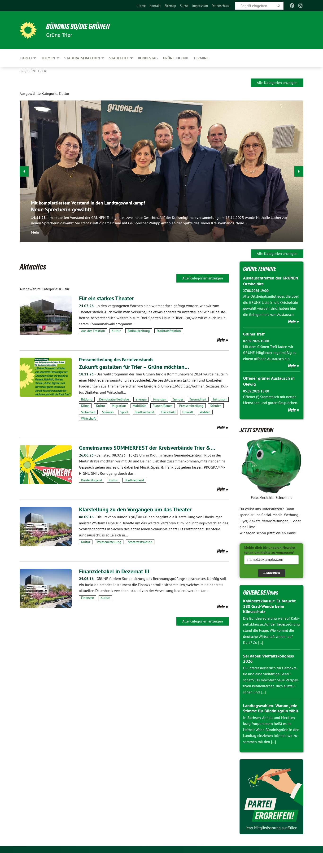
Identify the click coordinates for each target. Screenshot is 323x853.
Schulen (216, 406)
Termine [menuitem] (201, 58)
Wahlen (205, 412)
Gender (178, 399)
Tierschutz (168, 412)
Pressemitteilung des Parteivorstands (116, 360)
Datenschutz (220, 6)
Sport (124, 412)
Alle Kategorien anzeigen (277, 82)
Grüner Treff (254, 334)
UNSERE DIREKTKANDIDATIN (265, 206)
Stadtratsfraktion (169, 331)
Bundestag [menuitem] (148, 58)
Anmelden (271, 573)
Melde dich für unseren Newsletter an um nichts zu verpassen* (270, 550)
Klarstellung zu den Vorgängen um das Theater (135, 509)
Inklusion (220, 399)
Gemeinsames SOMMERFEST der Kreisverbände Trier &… (147, 447)
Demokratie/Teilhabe (114, 399)
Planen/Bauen (163, 406)
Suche (184, 6)
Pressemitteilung (191, 406)
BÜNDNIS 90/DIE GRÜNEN (78, 26)
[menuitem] (141, 5)
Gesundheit (198, 399)
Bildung (86, 399)
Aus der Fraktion (93, 331)
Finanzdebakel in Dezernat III (114, 571)
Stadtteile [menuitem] (119, 58)
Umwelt (187, 412)
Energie (141, 399)
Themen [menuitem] (48, 58)
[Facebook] (292, 5)
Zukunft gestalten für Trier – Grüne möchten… (134, 366)
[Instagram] (301, 5)
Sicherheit (88, 412)
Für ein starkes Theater (106, 298)
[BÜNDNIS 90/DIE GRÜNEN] (28, 30)
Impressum (200, 6)
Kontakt (155, 6)
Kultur (116, 331)
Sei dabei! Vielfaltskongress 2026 (268, 658)
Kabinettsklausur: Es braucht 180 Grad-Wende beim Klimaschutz (269, 606)
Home (141, 6)
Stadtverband (144, 412)
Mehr (239, 230)
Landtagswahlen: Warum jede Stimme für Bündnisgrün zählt (270, 708)
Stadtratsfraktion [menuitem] (82, 58)
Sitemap (170, 6)
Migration (119, 406)
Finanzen (159, 399)
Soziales (108, 412)
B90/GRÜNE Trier (33, 71)
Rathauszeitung (138, 331)
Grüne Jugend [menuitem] (175, 58)
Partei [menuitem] (26, 58)
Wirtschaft (88, 418)
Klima (85, 406)
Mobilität (139, 406)
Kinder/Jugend (91, 480)
